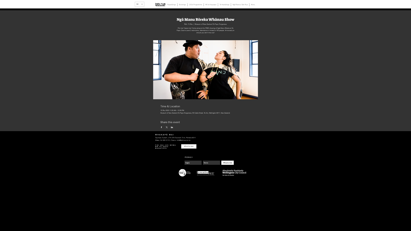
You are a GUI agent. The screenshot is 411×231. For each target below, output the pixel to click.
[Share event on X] (167, 127)
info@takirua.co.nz (183, 140)
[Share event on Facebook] (161, 127)
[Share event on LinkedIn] (172, 127)
